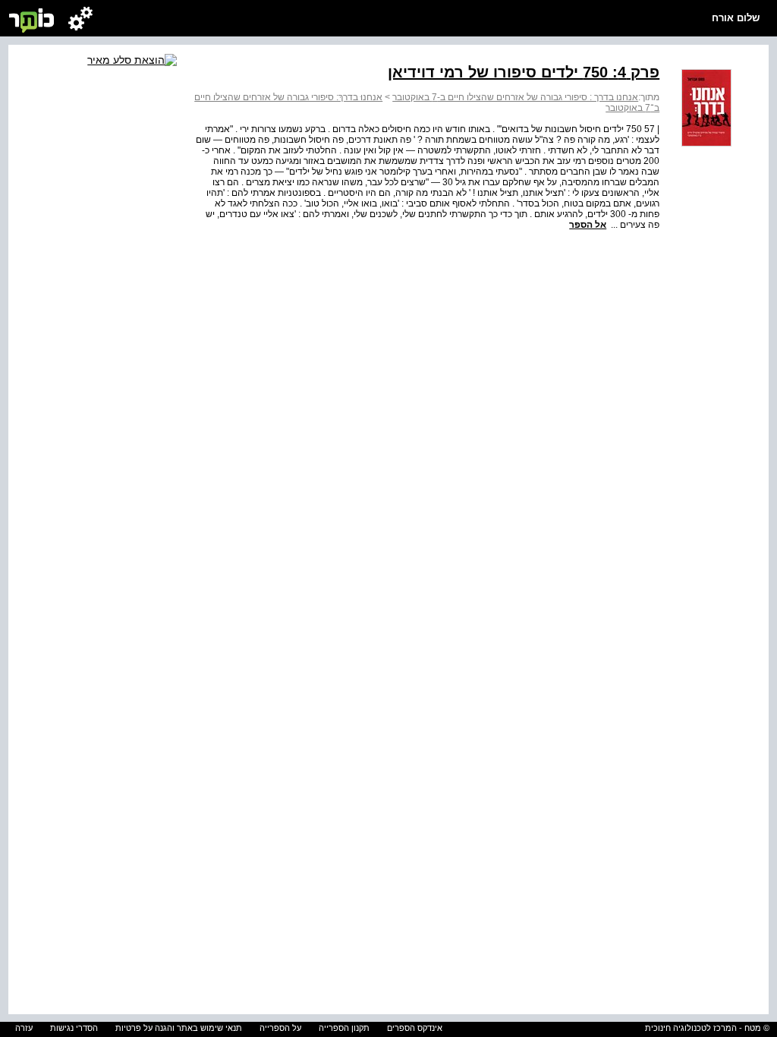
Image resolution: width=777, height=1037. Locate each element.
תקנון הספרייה (344, 1027)
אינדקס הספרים (414, 1027)
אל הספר (587, 224)
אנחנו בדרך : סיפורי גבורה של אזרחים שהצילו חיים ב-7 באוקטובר (515, 97)
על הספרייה (280, 1027)
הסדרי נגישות (74, 1027)
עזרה (24, 1027)
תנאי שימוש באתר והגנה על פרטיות (178, 1027)
